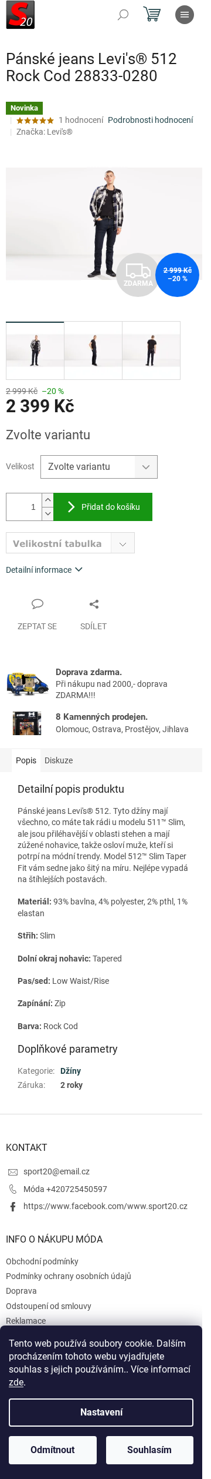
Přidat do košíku (110, 507)
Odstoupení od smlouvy (48, 1306)
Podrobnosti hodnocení (150, 120)
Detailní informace (39, 570)
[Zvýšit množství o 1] (47, 500)
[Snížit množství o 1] (47, 513)
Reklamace (26, 1321)
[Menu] (184, 14)
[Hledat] (123, 14)
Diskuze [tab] (59, 760)
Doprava (21, 1291)
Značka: (44, 131)
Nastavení (101, 1412)
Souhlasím (149, 1449)
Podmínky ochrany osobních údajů (68, 1276)
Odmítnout (52, 1449)
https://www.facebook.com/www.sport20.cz (105, 1206)
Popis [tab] (26, 760)
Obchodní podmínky (42, 1261)
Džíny (70, 1071)
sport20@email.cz (56, 1171)
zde (16, 1382)
